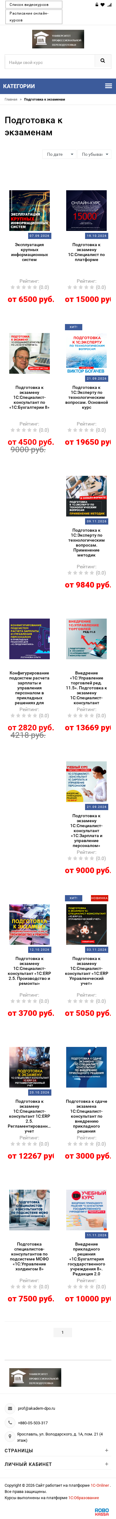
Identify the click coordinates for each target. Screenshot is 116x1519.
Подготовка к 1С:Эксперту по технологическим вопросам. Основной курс (86, 397)
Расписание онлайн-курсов (29, 16)
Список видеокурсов (29, 4)
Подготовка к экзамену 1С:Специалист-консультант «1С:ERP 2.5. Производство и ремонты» (29, 971)
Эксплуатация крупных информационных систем (29, 252)
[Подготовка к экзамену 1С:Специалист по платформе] (86, 210)
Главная (13, 99)
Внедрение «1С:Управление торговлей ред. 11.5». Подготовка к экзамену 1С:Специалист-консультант (86, 687)
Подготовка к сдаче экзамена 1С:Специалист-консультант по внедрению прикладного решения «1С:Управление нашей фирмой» (86, 1116)
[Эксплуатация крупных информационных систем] (29, 210)
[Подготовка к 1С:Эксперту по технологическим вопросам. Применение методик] (86, 495)
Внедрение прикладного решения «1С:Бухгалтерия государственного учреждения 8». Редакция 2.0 (86, 1259)
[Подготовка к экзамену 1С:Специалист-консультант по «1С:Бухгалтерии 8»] (29, 352)
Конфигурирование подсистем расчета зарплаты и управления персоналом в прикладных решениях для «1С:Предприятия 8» (29, 688)
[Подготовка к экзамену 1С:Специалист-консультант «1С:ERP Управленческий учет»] (86, 924)
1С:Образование (83, 1497)
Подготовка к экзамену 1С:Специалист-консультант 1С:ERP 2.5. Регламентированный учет (29, 1116)
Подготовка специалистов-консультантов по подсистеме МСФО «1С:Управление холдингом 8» (29, 1256)
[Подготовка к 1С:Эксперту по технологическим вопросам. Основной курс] (86, 352)
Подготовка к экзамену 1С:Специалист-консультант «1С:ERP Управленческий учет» (86, 971)
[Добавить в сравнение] (37, 186)
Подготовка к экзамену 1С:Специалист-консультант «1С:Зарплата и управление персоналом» (86, 830)
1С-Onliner (100, 1485)
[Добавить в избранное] (26, 186)
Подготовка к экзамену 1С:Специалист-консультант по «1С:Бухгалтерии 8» (29, 397)
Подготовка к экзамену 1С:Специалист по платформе (86, 252)
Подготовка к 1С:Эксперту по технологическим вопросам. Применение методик (86, 542)
